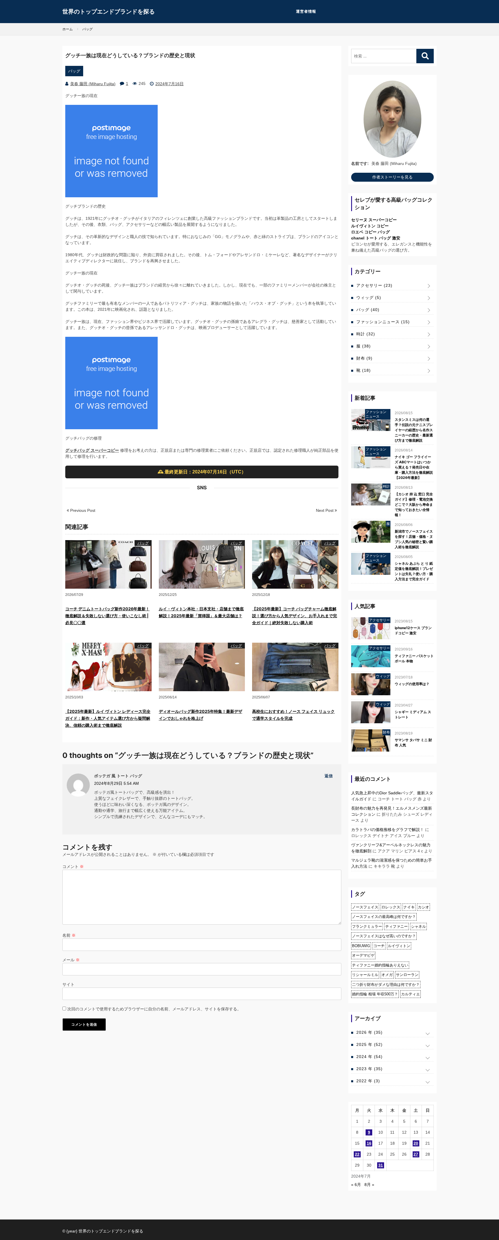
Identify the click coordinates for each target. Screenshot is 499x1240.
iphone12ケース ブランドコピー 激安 (413, 630)
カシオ (423, 907)
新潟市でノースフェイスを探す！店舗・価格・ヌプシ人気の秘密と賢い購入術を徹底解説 (414, 539)
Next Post (325, 510)
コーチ (379, 946)
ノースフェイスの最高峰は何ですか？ (384, 916)
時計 (365, 334)
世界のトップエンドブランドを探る (108, 11)
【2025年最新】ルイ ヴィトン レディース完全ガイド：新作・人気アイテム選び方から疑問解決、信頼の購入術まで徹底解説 (107, 718)
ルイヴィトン (399, 946)
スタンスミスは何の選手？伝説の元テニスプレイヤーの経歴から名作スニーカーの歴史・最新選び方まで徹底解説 (414, 430)
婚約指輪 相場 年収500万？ (375, 994)
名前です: (360, 163)
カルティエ (410, 994)
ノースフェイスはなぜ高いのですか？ (384, 936)
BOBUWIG (361, 946)
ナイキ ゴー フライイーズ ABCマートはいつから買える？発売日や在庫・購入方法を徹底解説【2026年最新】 (414, 467)
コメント (73, 866)
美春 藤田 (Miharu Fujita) (93, 83)
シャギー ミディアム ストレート (413, 714)
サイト (68, 984)
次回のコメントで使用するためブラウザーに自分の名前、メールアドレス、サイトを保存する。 (154, 1009)
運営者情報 (306, 11)
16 (369, 1143)
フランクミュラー (367, 926)
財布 (364, 358)
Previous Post (82, 510)
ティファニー (396, 926)
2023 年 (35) (369, 1068)
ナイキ (409, 907)
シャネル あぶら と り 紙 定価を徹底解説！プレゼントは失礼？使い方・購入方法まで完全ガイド (414, 571)
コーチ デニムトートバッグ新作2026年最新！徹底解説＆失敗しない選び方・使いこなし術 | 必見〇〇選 (107, 615)
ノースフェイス (365, 907)
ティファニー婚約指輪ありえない (380, 965)
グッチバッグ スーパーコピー (92, 450)
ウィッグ (368, 297)
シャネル (418, 926)
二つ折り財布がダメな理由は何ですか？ (386, 984)
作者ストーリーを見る (392, 177)
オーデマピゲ (363, 955)
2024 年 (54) (369, 1056)
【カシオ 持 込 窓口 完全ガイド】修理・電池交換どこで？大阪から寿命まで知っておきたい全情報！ (414, 504)
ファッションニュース (383, 321)
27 (416, 1154)
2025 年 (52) (369, 1044)
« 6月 (356, 1184)
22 (357, 1154)
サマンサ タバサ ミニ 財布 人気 (413, 742)
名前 (69, 935)
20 (416, 1143)
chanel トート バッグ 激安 (375, 238)
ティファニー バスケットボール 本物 (414, 658)
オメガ (387, 975)
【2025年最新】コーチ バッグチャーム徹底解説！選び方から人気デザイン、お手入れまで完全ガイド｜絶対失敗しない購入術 (294, 615)
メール (71, 960)
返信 (329, 776)
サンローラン (407, 975)
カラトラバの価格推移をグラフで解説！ (387, 829)
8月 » (369, 1184)
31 (380, 1165)
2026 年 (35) (369, 1032)
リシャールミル (365, 975)
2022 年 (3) (368, 1081)
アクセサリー (374, 285)
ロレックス (390, 907)
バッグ (74, 71)
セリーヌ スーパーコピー (374, 219)
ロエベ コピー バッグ (370, 232)
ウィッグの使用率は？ (412, 684)
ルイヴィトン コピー (370, 226)
